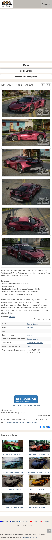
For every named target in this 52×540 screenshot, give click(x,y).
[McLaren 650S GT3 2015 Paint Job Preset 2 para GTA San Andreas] (39, 463)
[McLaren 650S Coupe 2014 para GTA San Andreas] (12, 463)
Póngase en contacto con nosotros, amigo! (21, 422)
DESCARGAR (26, 399)
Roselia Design (32, 324)
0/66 (20, 413)
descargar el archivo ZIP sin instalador (26, 405)
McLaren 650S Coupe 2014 (13, 472)
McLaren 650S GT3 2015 (39, 490)
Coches (29, 335)
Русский (5, 521)
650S (29, 331)
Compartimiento (32, 339)
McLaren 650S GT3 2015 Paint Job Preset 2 (39, 472)
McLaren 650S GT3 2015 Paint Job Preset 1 (13, 490)
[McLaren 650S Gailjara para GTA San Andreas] (26, 103)
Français (25, 521)
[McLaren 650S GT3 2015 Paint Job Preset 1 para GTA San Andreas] (12, 481)
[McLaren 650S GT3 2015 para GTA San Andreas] (39, 481)
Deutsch (35, 521)
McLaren (30, 327)
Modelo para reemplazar (26, 76)
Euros (29, 346)
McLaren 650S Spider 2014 (13, 454)
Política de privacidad (29, 537)
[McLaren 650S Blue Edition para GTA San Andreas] (12, 498)
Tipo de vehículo (26, 70)
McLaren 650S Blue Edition (13, 507)
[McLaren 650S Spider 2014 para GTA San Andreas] (12, 445)
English (15, 521)
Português (45, 521)
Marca (26, 65)
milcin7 (12, 316)
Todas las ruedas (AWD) (35, 342)
